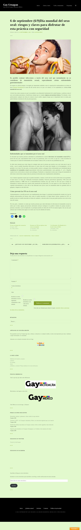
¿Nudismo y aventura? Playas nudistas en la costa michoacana (24, 365)
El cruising (12, 362)
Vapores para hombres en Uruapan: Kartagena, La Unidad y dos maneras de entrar (30, 429)
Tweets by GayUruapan (15, 442)
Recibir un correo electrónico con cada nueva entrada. (27, 302)
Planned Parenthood (18, 87)
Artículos (38, 508)
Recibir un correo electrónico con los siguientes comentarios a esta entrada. (16, 300)
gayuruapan (38, 32)
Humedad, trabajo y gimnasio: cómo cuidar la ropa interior (24, 416)
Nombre (13, 281)
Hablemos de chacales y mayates (17, 358)
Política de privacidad (56, 508)
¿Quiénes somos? (29, 508)
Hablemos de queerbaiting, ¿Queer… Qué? (56, 244)
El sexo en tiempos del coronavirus (18, 225)
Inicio (38, 5)
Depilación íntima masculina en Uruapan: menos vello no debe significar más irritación (31, 424)
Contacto (12, 360)
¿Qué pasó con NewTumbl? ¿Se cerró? (27, 244)
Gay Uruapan (10, 4)
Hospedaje (69, 5)
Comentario (14, 260)
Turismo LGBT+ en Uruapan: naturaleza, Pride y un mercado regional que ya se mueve (32, 420)
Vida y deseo (35, 235)
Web (12, 292)
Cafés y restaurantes (58, 5)
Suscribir (14, 485)
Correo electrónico (15, 287)
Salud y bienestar (24, 235)
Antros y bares (46, 5)
